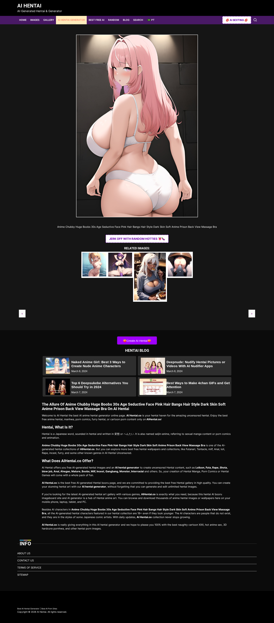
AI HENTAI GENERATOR (71, 19)
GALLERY (48, 19)
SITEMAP (22, 574)
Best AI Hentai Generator (28, 608)
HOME (22, 19)
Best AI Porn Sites (49, 608)
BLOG (126, 19)
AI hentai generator (127, 467)
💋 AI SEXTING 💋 (237, 20)
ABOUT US (23, 553)
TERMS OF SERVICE (29, 567)
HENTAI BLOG (137, 350)
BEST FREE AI (96, 19)
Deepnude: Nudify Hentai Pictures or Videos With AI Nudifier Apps (195, 364)
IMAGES (34, 19)
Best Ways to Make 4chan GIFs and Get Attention (198, 385)
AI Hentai (29, 6)
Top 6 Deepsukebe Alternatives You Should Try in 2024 (99, 385)
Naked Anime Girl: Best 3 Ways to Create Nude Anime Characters (98, 364)
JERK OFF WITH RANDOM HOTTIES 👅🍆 (137, 238)
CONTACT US (25, 560)
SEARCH (138, 19)
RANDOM (113, 19)
